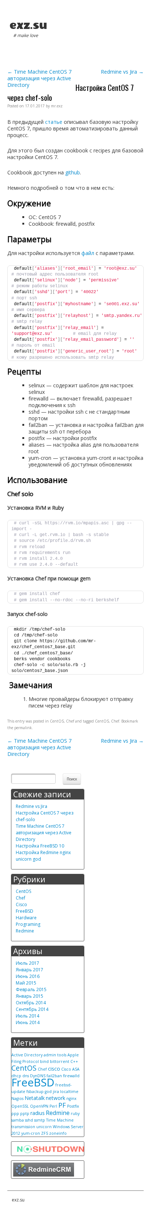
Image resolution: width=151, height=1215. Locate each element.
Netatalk (35, 1097)
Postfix (73, 1106)
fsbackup (35, 1091)
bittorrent (59, 1061)
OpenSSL (20, 1106)
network (55, 1097)
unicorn (44, 1126)
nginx (71, 1098)
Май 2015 (26, 983)
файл (87, 253)
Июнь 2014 (28, 1022)
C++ (74, 1061)
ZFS (44, 1133)
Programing (28, 924)
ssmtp (39, 1120)
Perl (53, 1106)
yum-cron (30, 1133)
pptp (24, 1113)
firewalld (71, 1075)
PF (62, 1105)
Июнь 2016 (28, 976)
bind (44, 1061)
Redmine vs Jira (122, 71)
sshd (29, 1120)
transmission (23, 1126)
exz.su (28, 25)
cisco (54, 1068)
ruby (75, 1113)
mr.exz (57, 105)
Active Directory (27, 1054)
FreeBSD (24, 911)
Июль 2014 (27, 1016)
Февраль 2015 (31, 989)
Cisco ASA (70, 1069)
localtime (69, 1091)
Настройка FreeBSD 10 (40, 846)
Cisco (21, 904)
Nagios (17, 1098)
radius (37, 1112)
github (72, 172)
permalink (23, 727)
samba (17, 1120)
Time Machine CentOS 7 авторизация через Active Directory (39, 78)
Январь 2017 (29, 970)
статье (53, 121)
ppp (15, 1113)
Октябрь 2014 (31, 1003)
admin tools (55, 1054)
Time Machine (60, 1120)
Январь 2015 (29, 996)
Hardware (26, 918)
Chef (70, 721)
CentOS (57, 721)
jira (56, 1091)
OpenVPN (39, 1106)
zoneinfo (58, 1133)
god (48, 1091)
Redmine (25, 931)
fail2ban (54, 1075)
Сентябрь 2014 (32, 1009)
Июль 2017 (27, 963)
